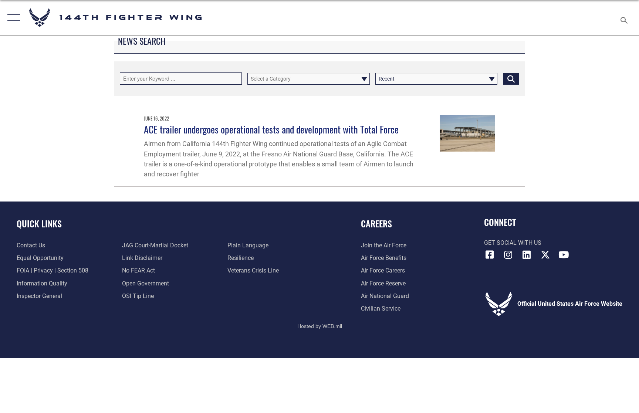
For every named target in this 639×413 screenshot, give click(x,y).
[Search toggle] (625, 17)
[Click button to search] (511, 79)
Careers (376, 223)
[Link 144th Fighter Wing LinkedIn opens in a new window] (526, 254)
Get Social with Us (512, 242)
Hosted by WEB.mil (319, 326)
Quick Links (39, 223)
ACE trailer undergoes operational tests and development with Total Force (271, 129)
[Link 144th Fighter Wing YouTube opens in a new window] (563, 254)
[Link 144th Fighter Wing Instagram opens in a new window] (508, 254)
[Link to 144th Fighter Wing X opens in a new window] (545, 254)
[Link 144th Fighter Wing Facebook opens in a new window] (489, 254)
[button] (12, 17)
